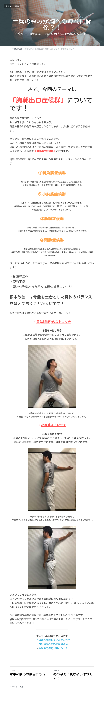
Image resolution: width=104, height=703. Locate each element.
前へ (13, 670)
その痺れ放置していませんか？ (53, 640)
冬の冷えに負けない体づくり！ (72, 676)
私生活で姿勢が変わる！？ (53, 648)
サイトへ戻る (13, 6)
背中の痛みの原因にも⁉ (27, 674)
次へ (55, 670)
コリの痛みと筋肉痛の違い (53, 644)
